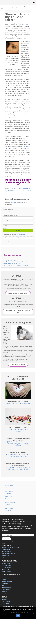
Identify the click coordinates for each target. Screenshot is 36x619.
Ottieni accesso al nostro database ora (18, 311)
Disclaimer (4, 599)
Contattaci (18, 265)
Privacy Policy (5, 603)
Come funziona (6, 549)
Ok (18, 615)
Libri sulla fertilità (6, 551)
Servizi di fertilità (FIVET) (8, 563)
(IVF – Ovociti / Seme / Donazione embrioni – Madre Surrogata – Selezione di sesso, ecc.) (18, 467)
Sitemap (25, 265)
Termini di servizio (6, 601)
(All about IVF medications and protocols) (18, 429)
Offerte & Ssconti (6, 571)
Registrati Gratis (21, 234)
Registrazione (5, 555)
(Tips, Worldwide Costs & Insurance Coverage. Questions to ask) (18, 454)
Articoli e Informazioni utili (8, 553)
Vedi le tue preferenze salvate (11, 238)
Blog (16, 7)
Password (5, 220)
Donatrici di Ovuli (6, 569)
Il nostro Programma (10, 262)
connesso (16, 202)
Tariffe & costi (22, 262)
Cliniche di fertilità (6, 565)
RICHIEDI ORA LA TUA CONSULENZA (18, 293)
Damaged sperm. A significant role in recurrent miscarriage (10, 191)
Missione (13, 260)
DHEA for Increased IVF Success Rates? (26, 190)
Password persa (7, 241)
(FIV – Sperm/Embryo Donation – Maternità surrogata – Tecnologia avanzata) (18, 441)
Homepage (10, 7)
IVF (6, 152)
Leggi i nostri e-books (18, 364)
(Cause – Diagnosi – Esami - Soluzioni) (18, 402)
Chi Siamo (6, 260)
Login (3, 558)
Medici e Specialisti (7, 567)
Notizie (5, 264)
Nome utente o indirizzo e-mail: (10, 215)
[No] (34, 613)
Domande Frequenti (14, 264)
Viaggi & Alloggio (8, 265)
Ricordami (5, 228)
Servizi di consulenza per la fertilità (11, 547)
